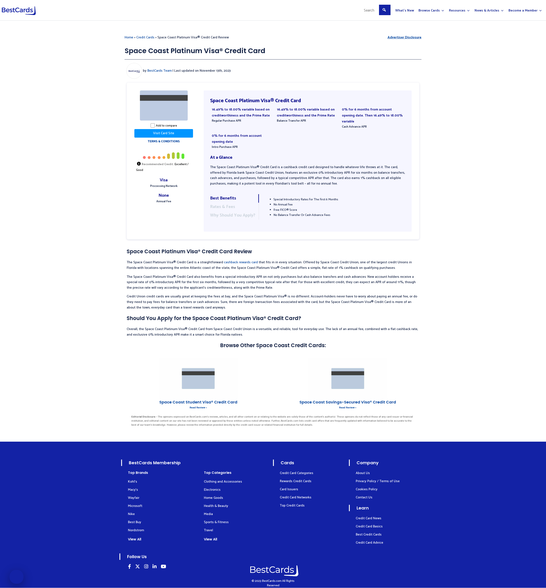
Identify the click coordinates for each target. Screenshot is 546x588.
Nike (131, 514)
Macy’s (133, 490)
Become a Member (522, 10)
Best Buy (134, 522)
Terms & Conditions (164, 141)
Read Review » (198, 408)
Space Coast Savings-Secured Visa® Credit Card (347, 402)
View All (134, 539)
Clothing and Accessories (223, 482)
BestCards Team (159, 71)
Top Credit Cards (292, 505)
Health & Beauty (216, 506)
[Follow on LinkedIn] (129, 567)
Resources (457, 10)
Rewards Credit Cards (295, 481)
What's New (404, 10)
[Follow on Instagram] (146, 567)
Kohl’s (132, 482)
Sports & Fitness (216, 522)
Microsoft (135, 506)
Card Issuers (289, 489)
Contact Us (364, 497)
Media (208, 514)
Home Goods (213, 498)
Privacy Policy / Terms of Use (378, 481)
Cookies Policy (367, 489)
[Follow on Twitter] (137, 567)
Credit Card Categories (296, 473)
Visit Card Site (163, 133)
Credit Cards (145, 37)
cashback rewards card (241, 262)
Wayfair (133, 498)
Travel (208, 530)
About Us (363, 473)
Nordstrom (136, 530)
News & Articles (487, 10)
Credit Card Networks (295, 497)
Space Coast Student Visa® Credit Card (198, 402)
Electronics (212, 490)
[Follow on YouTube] (163, 567)
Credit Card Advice (369, 543)
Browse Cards (429, 10)
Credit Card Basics (369, 526)
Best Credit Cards (369, 534)
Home (129, 37)
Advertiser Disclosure (404, 37)
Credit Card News (368, 518)
